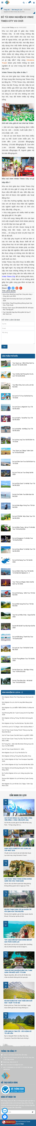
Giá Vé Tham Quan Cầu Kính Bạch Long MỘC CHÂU (17, 735)
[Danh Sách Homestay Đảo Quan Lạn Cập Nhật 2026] (19, 838)
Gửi (4, 346)
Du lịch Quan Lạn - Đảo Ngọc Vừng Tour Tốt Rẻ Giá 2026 (22, 670)
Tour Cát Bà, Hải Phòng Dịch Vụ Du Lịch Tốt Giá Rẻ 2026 (23, 375)
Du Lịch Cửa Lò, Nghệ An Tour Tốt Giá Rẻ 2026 (22, 407)
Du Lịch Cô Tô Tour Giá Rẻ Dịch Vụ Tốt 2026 (22, 397)
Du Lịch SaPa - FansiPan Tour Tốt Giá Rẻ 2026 (22, 418)
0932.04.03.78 (14, 1062)
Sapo (22, 1124)
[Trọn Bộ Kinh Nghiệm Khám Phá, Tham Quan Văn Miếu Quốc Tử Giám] (19, 960)
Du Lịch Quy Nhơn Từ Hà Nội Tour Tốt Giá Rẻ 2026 (23, 550)
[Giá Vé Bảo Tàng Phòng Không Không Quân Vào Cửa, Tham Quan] (19, 868)
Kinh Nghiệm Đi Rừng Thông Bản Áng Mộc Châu (16, 756)
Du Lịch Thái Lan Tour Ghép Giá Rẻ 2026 (22, 473)
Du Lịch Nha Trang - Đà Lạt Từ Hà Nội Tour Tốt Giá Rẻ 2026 (23, 528)
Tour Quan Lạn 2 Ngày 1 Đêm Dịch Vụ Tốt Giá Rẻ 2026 (22, 451)
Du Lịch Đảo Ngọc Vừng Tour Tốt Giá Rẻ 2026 (23, 506)
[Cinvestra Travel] (7, 2)
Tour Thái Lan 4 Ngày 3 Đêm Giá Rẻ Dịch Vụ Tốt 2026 (23, 583)
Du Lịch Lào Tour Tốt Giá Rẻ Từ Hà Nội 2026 (22, 648)
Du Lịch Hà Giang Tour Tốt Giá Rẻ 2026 (22, 561)
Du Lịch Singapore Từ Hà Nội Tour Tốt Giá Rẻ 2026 (22, 539)
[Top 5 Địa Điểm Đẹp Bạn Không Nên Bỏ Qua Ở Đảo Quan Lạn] (19, 929)
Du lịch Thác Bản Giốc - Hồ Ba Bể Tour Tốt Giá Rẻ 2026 (22, 681)
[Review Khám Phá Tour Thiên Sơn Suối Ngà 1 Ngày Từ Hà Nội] (19, 990)
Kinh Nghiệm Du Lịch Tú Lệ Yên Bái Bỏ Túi (14, 752)
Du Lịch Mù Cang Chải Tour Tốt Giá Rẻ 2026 (23, 605)
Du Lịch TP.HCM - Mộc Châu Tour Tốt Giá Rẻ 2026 (23, 517)
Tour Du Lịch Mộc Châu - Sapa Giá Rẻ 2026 (23, 616)
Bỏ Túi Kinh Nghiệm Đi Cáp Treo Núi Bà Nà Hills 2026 (18, 764)
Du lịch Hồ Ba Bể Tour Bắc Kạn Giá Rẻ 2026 (23, 626)
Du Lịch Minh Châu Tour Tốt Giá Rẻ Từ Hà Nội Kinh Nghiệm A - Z (23, 572)
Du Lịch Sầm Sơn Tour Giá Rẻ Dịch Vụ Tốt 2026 (23, 462)
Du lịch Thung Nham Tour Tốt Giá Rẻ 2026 (23, 659)
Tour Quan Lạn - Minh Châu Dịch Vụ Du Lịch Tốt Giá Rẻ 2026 (23, 364)
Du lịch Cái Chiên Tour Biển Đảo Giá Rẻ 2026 (23, 495)
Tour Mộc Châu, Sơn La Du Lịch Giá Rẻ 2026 (23, 386)
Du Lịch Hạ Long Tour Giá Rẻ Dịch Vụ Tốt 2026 (23, 440)
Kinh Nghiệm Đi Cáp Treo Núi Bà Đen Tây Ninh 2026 (17, 723)
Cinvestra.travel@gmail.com (15, 1064)
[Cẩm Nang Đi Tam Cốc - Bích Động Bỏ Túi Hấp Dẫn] (19, 1020)
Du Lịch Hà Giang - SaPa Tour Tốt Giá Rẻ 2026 (23, 594)
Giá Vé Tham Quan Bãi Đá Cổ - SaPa (13, 749)
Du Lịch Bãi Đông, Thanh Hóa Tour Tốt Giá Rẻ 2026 (22, 637)
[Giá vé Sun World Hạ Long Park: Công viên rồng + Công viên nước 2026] (19, 807)
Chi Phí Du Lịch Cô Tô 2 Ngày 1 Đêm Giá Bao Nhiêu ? (17, 726)
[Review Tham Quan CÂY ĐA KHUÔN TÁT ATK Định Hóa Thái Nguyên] (19, 899)
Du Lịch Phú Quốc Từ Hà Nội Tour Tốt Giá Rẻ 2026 (23, 484)
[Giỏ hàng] (29, 3)
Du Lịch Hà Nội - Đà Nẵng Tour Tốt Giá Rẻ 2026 (22, 429)
